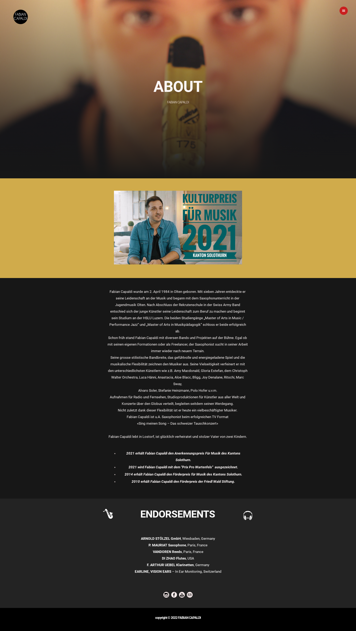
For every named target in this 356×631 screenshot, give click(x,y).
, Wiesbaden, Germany (178, 538)
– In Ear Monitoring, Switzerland (178, 571)
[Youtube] (182, 595)
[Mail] (190, 595)
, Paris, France (178, 545)
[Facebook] (174, 595)
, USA (178, 558)
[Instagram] (166, 595)
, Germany (178, 565)
